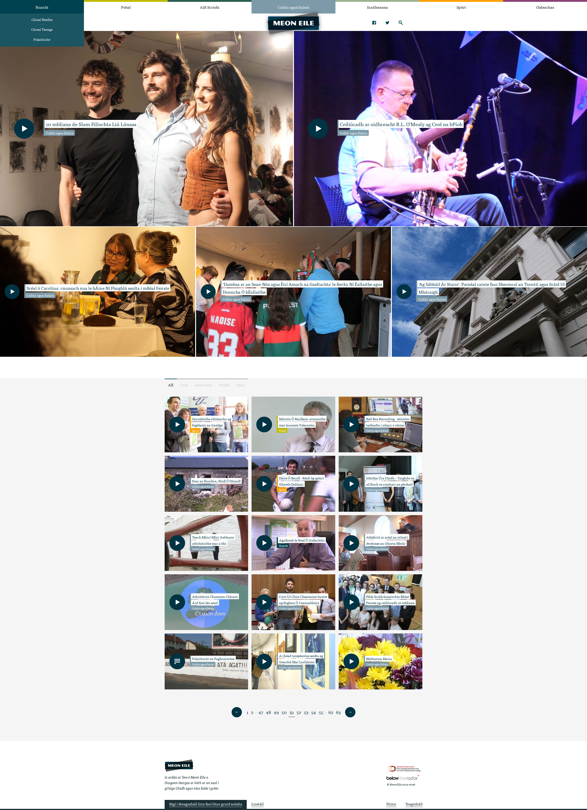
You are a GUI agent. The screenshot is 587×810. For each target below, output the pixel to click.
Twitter (387, 22)
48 (268, 712)
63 (338, 712)
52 (298, 712)
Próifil (224, 385)
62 (330, 712)
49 (276, 712)
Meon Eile (179, 765)
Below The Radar (403, 777)
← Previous (237, 712)
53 (306, 712)
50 (284, 712)
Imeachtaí (203, 385)
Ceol (184, 385)
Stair (241, 385)
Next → (350, 712)
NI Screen (404, 769)
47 (260, 712)
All (170, 385)
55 (321, 712)
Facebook (374, 22)
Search (401, 22)
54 (313, 712)
